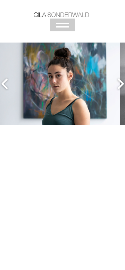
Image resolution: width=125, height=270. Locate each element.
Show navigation (62, 25)
